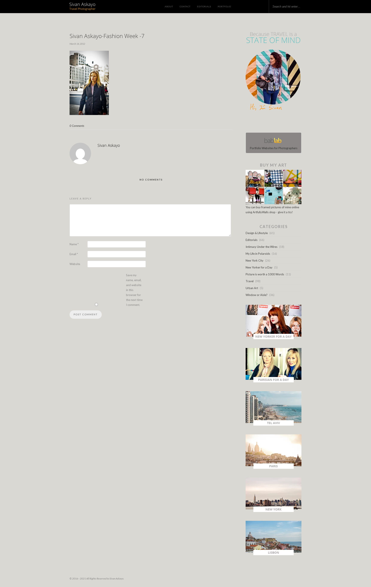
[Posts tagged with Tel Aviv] (273, 424)
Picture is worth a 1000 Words (265, 274)
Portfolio (224, 6)
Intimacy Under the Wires (261, 246)
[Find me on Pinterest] (277, 122)
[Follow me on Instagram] (275, 122)
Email (74, 254)
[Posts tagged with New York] (273, 511)
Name (74, 244)
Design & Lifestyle (257, 233)
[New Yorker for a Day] (273, 338)
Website (75, 264)
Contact (185, 6)
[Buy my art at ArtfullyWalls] (273, 203)
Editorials (204, 6)
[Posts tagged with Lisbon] (273, 554)
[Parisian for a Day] (273, 381)
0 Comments (77, 125)
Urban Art (252, 288)
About (169, 6)
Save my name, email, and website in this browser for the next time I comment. (134, 290)
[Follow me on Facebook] (269, 122)
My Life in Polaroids (258, 253)
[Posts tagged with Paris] (273, 467)
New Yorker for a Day (259, 267)
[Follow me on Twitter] (272, 122)
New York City (254, 260)
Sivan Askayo (108, 145)
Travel (250, 281)
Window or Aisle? (257, 295)
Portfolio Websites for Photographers (273, 148)
